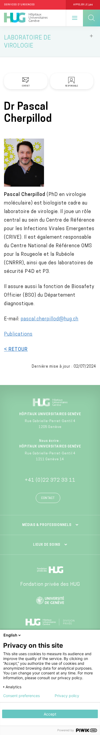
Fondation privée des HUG (50, 584)
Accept (50, 714)
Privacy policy (67, 696)
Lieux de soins (46, 545)
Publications (18, 334)
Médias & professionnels (46, 525)
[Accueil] (25, 18)
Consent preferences (21, 696)
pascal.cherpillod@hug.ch (49, 319)
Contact (48, 498)
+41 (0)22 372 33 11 (50, 480)
